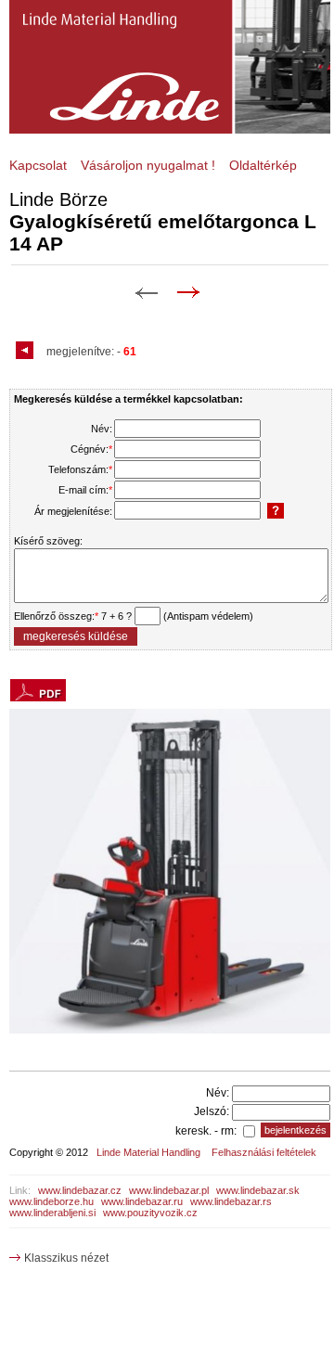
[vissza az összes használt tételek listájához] (27, 351)
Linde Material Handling (148, 1152)
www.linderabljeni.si (52, 1212)
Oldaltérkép (263, 165)
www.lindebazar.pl (169, 1190)
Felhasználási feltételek (264, 1152)
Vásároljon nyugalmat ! (148, 165)
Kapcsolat (38, 165)
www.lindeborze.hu (51, 1201)
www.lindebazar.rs (231, 1201)
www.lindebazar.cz (80, 1190)
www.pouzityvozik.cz (150, 1212)
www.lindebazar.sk (258, 1190)
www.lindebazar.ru (142, 1201)
